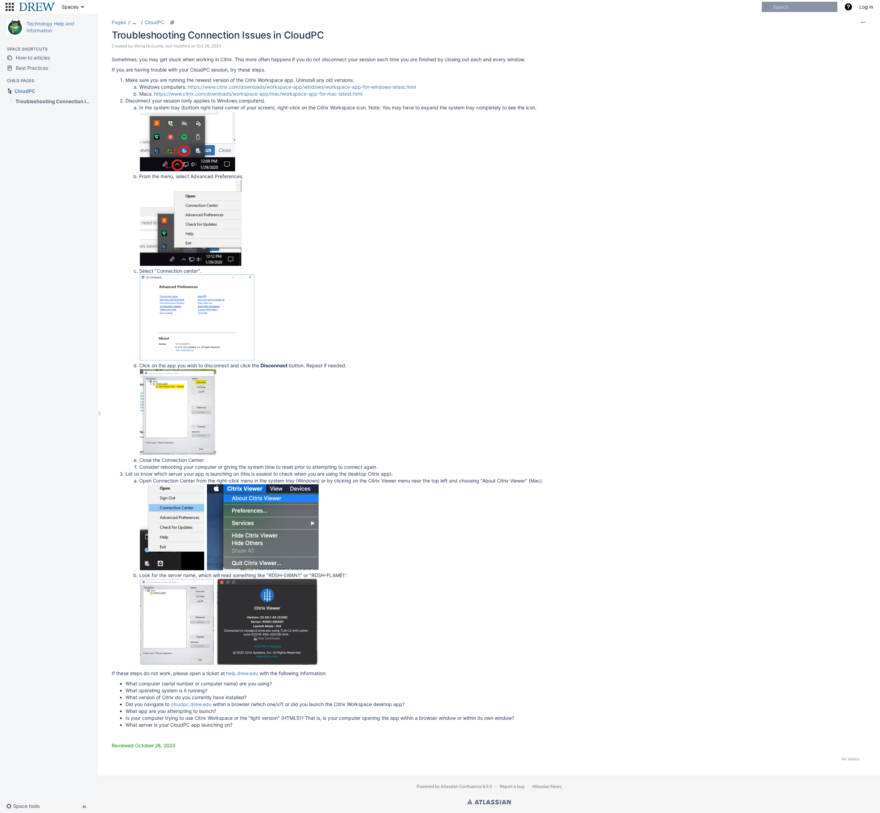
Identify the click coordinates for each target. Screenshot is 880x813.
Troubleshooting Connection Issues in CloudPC (218, 35)
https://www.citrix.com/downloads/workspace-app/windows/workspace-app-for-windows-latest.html (302, 87)
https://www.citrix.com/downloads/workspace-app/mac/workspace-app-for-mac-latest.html (258, 94)
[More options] (863, 22)
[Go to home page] (37, 7)
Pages (119, 22)
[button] (9, 7)
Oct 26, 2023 (209, 45)
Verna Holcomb (148, 45)
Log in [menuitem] (866, 7)
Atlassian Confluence (461, 786)
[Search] (767, 7)
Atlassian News (547, 786)
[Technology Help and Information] (15, 27)
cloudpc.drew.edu (191, 704)
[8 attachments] (172, 22)
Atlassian (489, 801)
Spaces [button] (70, 7)
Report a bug (512, 786)
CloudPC (154, 22)
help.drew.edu (242, 673)
